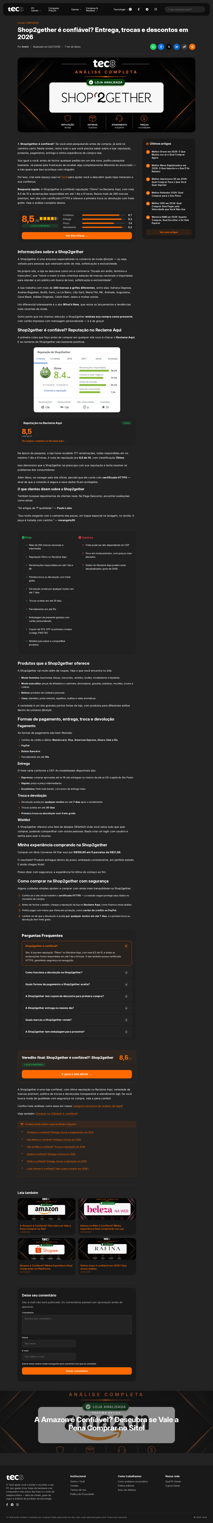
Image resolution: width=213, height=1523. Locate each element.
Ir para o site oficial (77, 1074)
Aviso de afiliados (127, 1490)
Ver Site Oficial (77, 235)
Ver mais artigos (169, 232)
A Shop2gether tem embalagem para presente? (55, 1031)
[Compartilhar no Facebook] (161, 47)
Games (75, 9)
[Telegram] (12, 1504)
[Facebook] (7, 1504)
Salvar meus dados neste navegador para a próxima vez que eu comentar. (59, 1364)
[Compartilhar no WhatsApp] (153, 47)
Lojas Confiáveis (28, 23)
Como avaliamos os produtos (133, 1481)
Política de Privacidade (82, 1494)
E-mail (25, 1351)
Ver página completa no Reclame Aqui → (44, 441)
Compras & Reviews (92, 9)
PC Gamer (34, 9)
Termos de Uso (78, 1490)
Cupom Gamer (172, 1485)
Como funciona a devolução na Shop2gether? (53, 972)
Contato (74, 1485)
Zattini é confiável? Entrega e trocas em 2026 (51, 1154)
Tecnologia (119, 9)
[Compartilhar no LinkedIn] (177, 47)
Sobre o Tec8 (77, 1481)
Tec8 (64, 177)
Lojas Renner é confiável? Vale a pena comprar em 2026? (58, 1168)
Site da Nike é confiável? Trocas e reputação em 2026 (56, 1146)
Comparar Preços (53, 9)
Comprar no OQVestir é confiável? (57, 1113)
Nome (25, 1338)
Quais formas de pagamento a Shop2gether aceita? (57, 984)
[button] (130, 9)
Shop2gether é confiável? (41, 945)
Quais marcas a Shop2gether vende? (48, 1019)
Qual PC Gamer (173, 1481)
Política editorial (126, 1485)
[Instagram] (17, 1504)
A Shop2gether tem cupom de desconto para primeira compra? (64, 996)
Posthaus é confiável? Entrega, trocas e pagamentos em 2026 (60, 1132)
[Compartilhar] (192, 47)
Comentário (28, 1313)
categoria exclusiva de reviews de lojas (97, 1106)
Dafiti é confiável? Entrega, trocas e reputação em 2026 (57, 1161)
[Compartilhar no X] (169, 47)
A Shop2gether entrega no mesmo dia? (49, 1008)
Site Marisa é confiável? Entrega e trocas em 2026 (54, 1139)
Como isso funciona (117, 1517)
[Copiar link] (184, 47)
